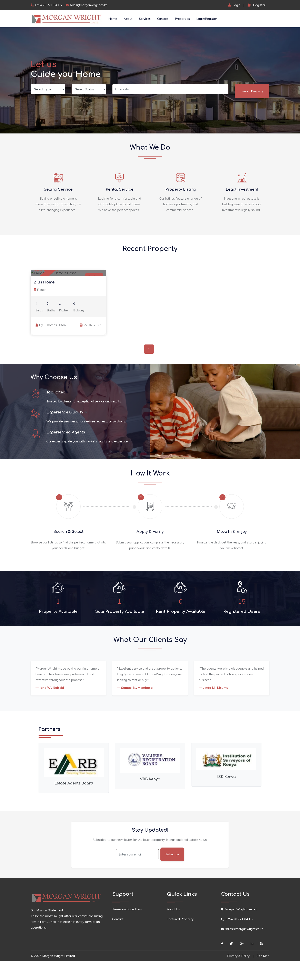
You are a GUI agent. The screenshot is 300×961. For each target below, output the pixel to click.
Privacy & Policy (238, 956)
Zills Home (44, 282)
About (128, 19)
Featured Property (180, 919)
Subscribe (172, 854)
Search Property (252, 91)
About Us (173, 909)
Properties (182, 19)
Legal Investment (242, 189)
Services (145, 19)
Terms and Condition (127, 909)
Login (236, 5)
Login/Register (206, 19)
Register (258, 5)
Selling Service (58, 189)
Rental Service (119, 189)
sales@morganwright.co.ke (89, 5)
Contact (162, 19)
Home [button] (112, 19)
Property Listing (180, 189)
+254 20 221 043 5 (48, 5)
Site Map (263, 956)
